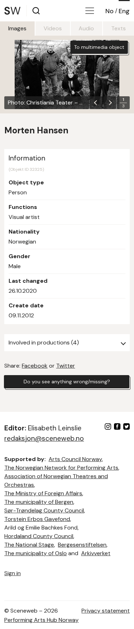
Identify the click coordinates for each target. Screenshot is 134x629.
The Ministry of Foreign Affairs (43, 493)
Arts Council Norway (75, 459)
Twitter (65, 365)
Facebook (35, 365)
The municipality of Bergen (38, 502)
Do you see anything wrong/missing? (67, 381)
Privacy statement (105, 610)
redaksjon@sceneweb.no (44, 438)
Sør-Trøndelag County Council (44, 510)
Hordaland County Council (38, 536)
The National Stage (29, 544)
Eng (124, 11)
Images (17, 28)
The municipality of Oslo (35, 553)
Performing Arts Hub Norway (41, 620)
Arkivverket (95, 553)
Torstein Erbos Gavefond (37, 519)
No (109, 11)
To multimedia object (99, 47)
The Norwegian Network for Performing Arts (61, 467)
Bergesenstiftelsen (82, 544)
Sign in (12, 573)
